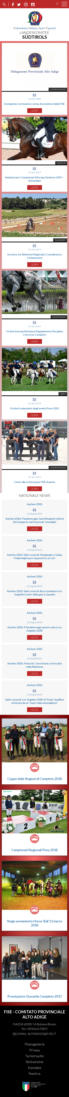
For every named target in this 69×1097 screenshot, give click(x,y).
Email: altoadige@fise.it (36, 1033)
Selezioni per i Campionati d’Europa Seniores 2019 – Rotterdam (34, 179)
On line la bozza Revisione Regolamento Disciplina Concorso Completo (34, 333)
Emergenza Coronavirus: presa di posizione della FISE (34, 103)
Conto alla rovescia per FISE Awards (34, 481)
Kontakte (34, 1068)
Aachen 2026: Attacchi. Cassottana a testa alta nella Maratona (34, 665)
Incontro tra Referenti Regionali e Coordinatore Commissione (34, 256)
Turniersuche (34, 1056)
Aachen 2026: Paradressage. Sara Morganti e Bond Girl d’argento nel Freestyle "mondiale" (35, 520)
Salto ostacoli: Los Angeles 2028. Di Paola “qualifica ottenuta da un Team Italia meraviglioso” (34, 701)
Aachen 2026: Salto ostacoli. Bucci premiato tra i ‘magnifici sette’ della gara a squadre (34, 593)
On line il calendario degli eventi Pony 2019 (34, 408)
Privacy (34, 1050)
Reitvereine (34, 1062)
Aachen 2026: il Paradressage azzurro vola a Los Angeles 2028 (34, 629)
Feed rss (34, 1073)
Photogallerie (35, 1044)
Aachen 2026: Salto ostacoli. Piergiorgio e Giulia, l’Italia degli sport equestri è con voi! (34, 556)
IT (57, 4)
